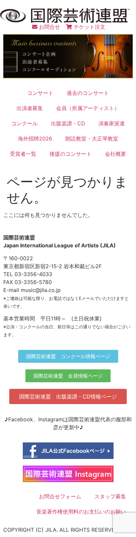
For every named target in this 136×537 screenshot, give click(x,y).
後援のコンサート (71, 153)
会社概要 (115, 153)
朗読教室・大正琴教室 (91, 138)
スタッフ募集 (110, 496)
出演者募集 (30, 108)
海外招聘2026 (35, 138)
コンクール (24, 123)
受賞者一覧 (23, 153)
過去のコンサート (88, 93)
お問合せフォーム (60, 496)
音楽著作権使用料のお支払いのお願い (81, 511)
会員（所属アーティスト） (87, 108)
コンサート (40, 93)
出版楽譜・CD (68, 123)
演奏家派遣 (111, 123)
